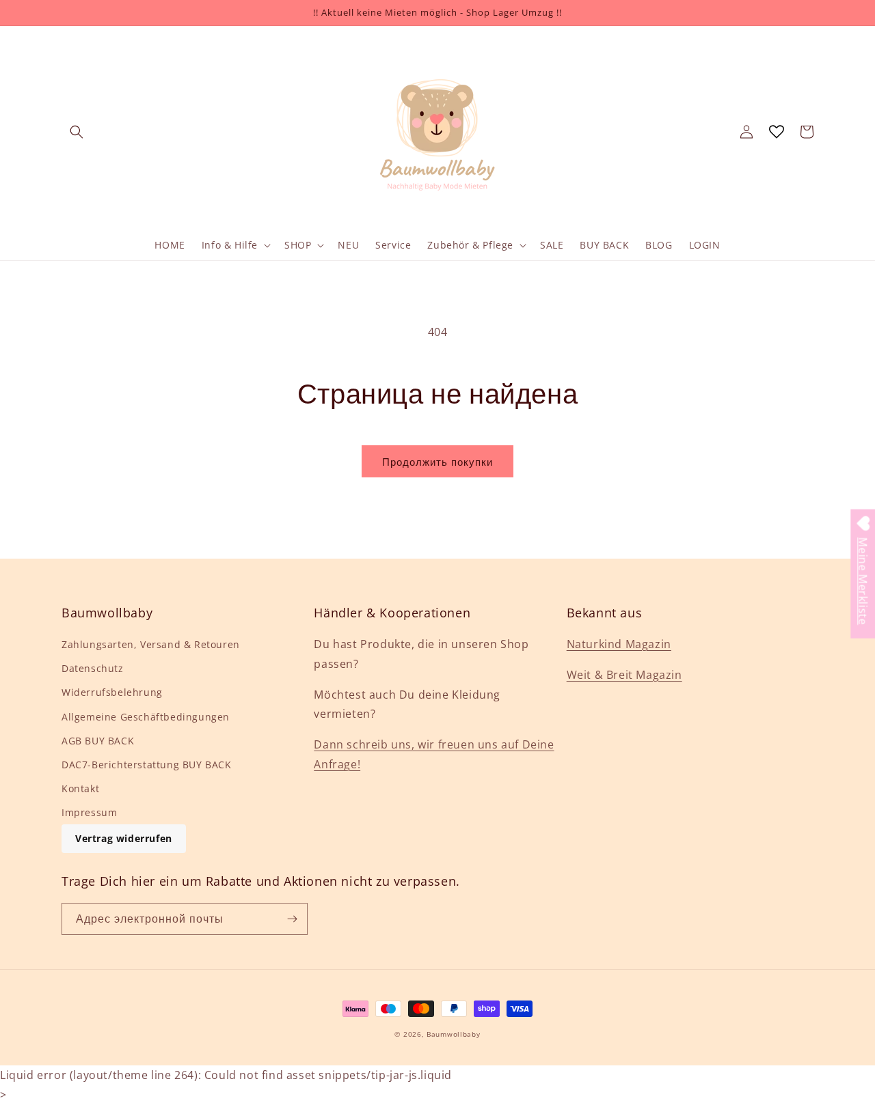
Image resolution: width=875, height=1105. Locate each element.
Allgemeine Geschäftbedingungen (146, 716)
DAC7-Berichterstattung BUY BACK (147, 764)
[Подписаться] (292, 919)
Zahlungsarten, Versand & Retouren (151, 644)
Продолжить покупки (437, 461)
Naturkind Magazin (619, 644)
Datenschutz (93, 668)
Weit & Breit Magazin (624, 674)
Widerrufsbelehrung (112, 692)
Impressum (89, 812)
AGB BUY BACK (98, 740)
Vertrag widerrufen (123, 838)
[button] (77, 132)
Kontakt (80, 788)
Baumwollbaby (453, 1034)
